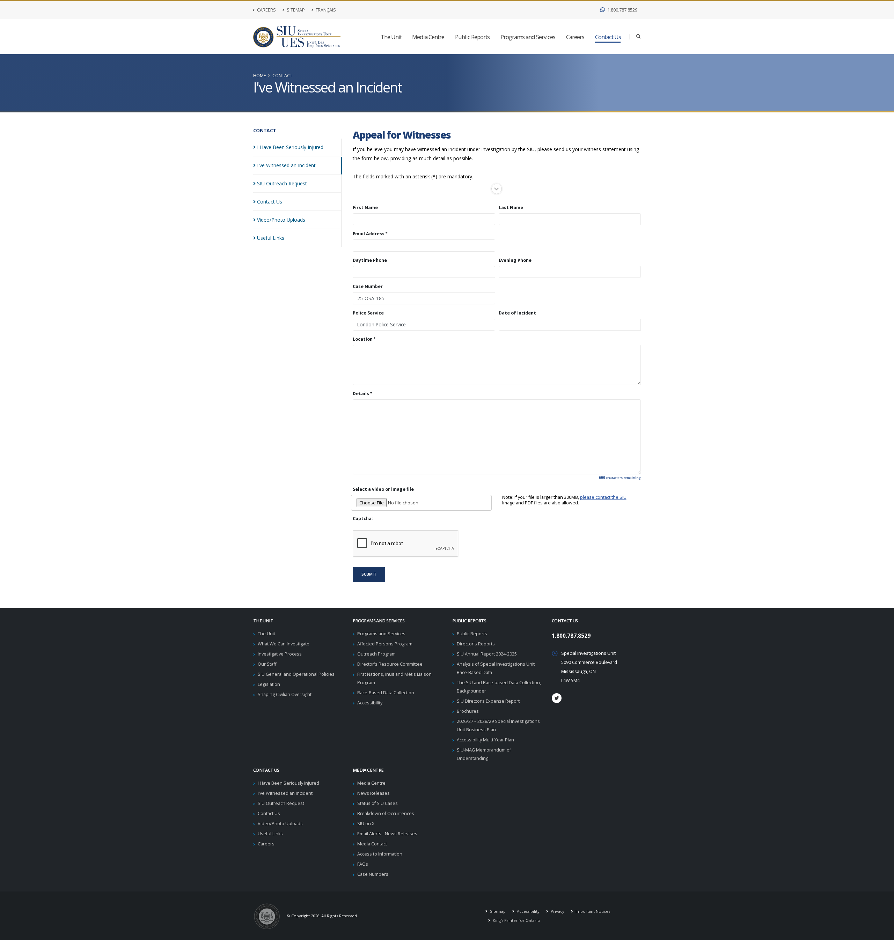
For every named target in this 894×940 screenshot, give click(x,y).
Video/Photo (281, 219)
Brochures (468, 711)
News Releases (373, 793)
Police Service (368, 313)
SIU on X (365, 824)
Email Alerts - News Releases (387, 834)
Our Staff (267, 664)
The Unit (391, 37)
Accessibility (369, 703)
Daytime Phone (370, 260)
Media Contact (372, 844)
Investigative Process (280, 654)
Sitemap (295, 10)
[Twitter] (557, 698)
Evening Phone (515, 260)
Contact (282, 76)
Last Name (511, 207)
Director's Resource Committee (390, 664)
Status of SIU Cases (377, 803)
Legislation (269, 684)
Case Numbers (372, 874)
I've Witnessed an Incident (285, 793)
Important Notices (592, 911)
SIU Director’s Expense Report (488, 701)
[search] (638, 36)
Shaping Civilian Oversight (285, 694)
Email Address (368, 234)
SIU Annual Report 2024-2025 (487, 654)
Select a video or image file (383, 489)
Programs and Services (527, 37)
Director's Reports (476, 644)
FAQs (362, 864)
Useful (270, 238)
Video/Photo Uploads (280, 824)
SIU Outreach (282, 183)
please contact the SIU (603, 497)
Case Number (368, 286)
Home (259, 76)
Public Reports (472, 37)
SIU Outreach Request (281, 803)
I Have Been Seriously (290, 147)
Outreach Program (376, 654)
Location (363, 339)
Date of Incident (517, 313)
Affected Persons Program (384, 644)
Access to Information (379, 854)
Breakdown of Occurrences (385, 813)
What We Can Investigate (283, 644)
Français (325, 10)
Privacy (557, 911)
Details (361, 394)
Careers (266, 10)
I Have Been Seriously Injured (288, 783)
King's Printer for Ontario (516, 920)
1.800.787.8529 (621, 10)
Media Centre (428, 37)
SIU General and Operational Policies (296, 674)
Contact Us (608, 37)
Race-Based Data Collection (385, 693)
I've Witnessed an (286, 165)
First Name (365, 207)
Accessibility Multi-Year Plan (485, 740)
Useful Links (270, 834)
